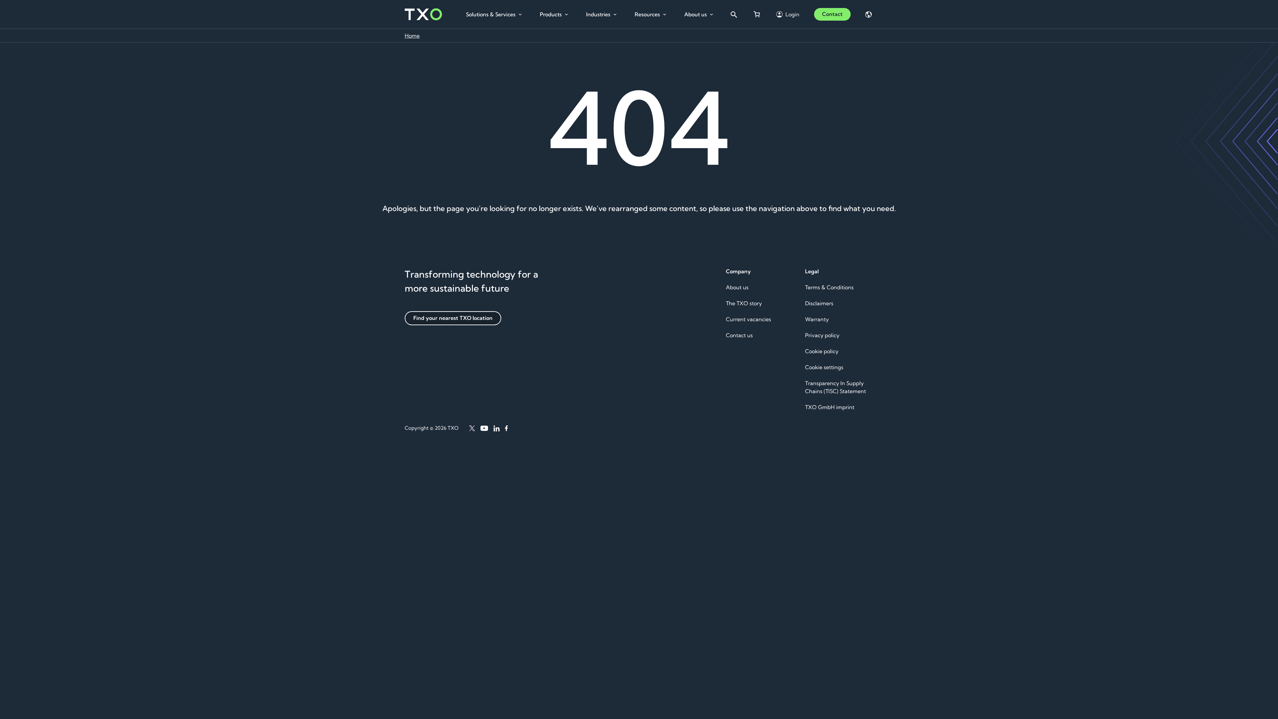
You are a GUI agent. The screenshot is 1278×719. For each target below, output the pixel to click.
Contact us (739, 335)
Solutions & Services (491, 14)
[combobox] (733, 14)
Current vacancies (748, 319)
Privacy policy (822, 335)
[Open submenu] (520, 15)
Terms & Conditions (829, 287)
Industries (598, 14)
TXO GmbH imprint (829, 407)
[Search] (733, 14)
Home (412, 35)
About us (695, 14)
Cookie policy (821, 351)
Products (551, 14)
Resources (647, 14)
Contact (832, 14)
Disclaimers (819, 303)
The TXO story (744, 303)
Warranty (817, 319)
